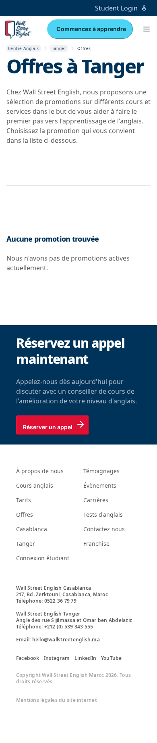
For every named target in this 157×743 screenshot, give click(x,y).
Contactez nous (104, 529)
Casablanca (31, 529)
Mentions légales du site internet (56, 700)
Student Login (116, 8)
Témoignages (101, 471)
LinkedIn (85, 658)
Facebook (27, 658)
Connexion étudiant (42, 558)
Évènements (99, 485)
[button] (146, 29)
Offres (24, 514)
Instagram (57, 658)
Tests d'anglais (103, 514)
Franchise (96, 543)
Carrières (95, 500)
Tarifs (23, 500)
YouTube (111, 658)
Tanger (25, 543)
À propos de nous (40, 471)
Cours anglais (34, 485)
